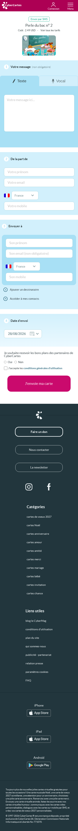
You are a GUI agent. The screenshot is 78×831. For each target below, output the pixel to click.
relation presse (34, 663)
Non (20, 362)
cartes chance (35, 593)
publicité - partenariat (38, 654)
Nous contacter (39, 449)
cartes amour (34, 542)
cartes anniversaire (38, 533)
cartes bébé (33, 576)
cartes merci (34, 559)
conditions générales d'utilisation (42, 368)
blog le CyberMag (36, 620)
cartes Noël (33, 525)
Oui (10, 362)
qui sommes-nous (36, 646)
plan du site (32, 637)
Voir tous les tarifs (50, 30)
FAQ (28, 680)
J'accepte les (35, 368)
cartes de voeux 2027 (39, 516)
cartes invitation (36, 584)
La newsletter (39, 467)
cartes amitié (34, 550)
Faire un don (39, 431)
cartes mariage (35, 567)
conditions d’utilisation (39, 629)
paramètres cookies (37, 671)
